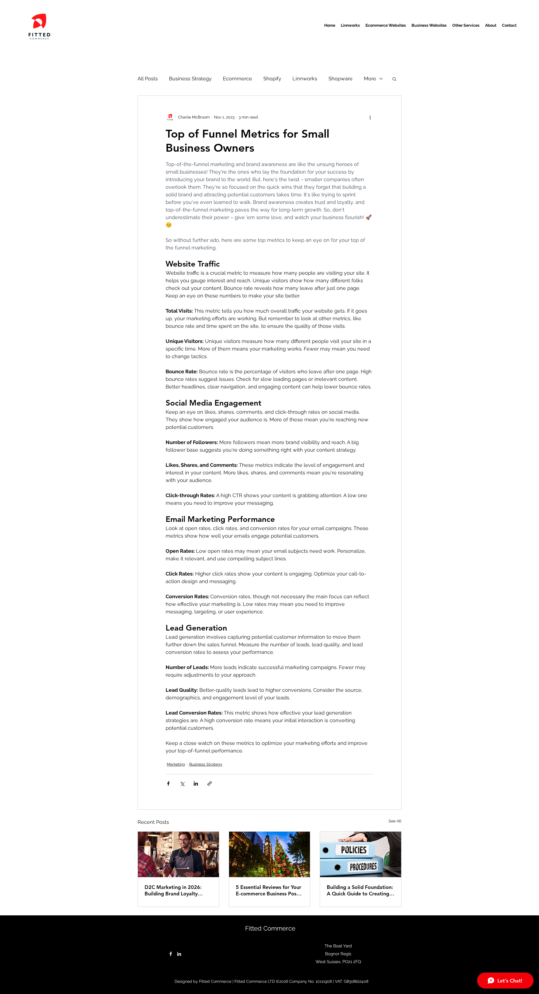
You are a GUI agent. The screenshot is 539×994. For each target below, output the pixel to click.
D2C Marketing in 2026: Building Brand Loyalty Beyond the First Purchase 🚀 (175, 890)
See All (395, 821)
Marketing (176, 764)
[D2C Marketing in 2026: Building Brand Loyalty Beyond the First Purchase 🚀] (178, 854)
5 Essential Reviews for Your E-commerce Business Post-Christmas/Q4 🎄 (268, 890)
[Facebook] (170, 954)
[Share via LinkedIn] (195, 783)
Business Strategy (190, 78)
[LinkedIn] (179, 954)
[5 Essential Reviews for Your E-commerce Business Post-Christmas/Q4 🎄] (269, 854)
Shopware (340, 78)
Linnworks (305, 78)
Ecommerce (237, 78)
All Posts (148, 78)
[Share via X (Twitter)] (182, 783)
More (370, 78)
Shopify (272, 78)
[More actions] (370, 117)
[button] (394, 78)
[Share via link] (209, 783)
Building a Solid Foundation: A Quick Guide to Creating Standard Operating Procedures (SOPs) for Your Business (360, 890)
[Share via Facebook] (168, 783)
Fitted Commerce (270, 928)
